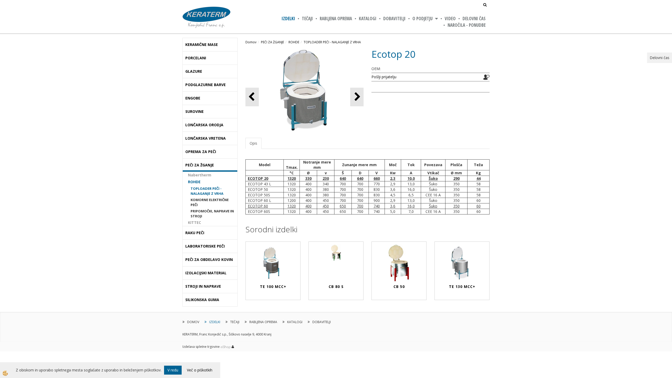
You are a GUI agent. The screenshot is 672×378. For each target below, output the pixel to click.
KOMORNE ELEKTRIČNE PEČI (210, 202)
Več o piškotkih (199, 370)
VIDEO (450, 18)
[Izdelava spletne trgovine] (225, 346)
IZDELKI (288, 18)
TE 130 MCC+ (462, 286)
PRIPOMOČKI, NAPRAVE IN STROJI (212, 213)
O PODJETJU (422, 18)
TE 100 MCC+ (273, 286)
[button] (357, 97)
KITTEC (194, 222)
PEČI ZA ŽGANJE (272, 42)
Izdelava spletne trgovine (201, 346)
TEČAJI (307, 18)
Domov (250, 42)
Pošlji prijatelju (383, 76)
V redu (172, 370)
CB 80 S (336, 286)
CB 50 (399, 286)
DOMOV (193, 322)
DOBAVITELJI (394, 18)
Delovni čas (474, 18)
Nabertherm (199, 174)
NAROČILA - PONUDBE (467, 25)
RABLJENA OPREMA (336, 18)
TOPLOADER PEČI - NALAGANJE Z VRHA (207, 191)
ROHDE (194, 181)
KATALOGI (367, 18)
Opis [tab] (253, 143)
